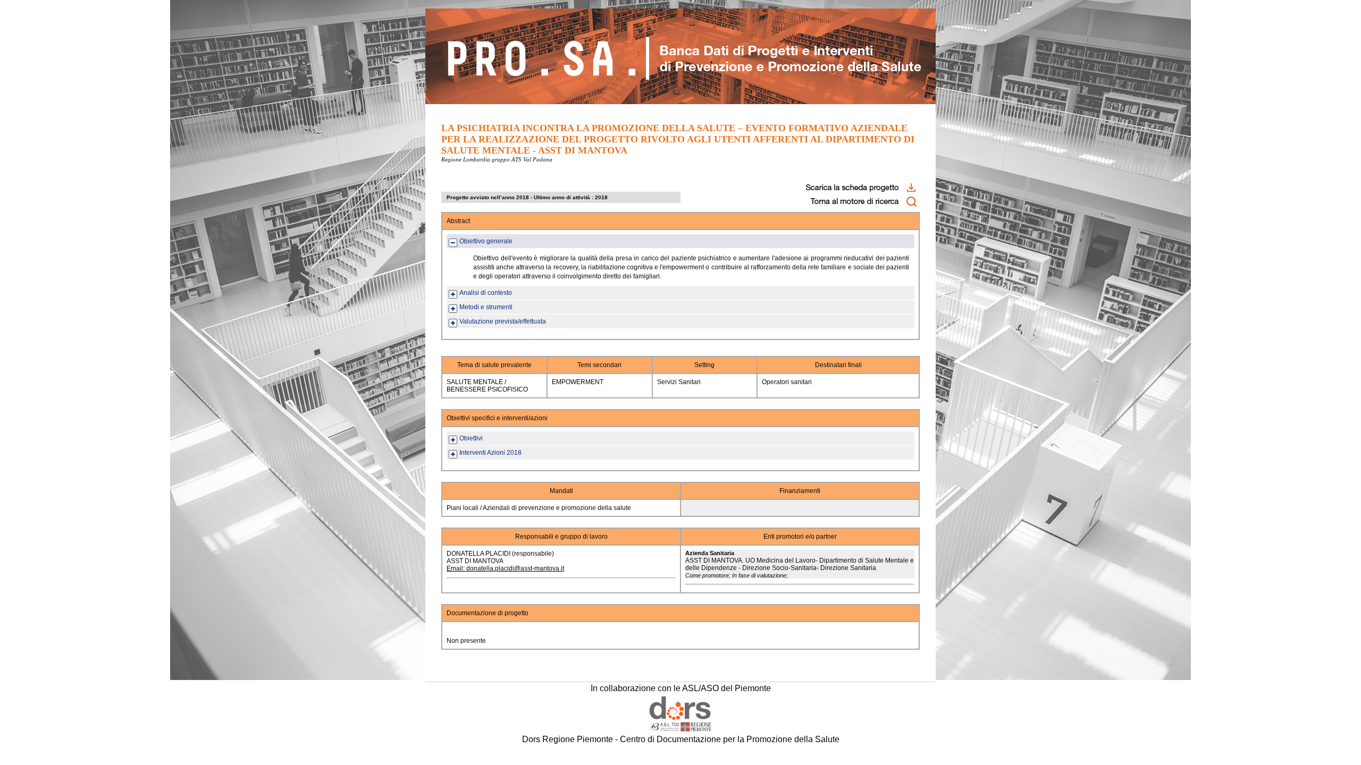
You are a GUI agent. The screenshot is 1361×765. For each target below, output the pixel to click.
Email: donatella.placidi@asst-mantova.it (505, 568)
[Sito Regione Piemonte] (680, 729)
